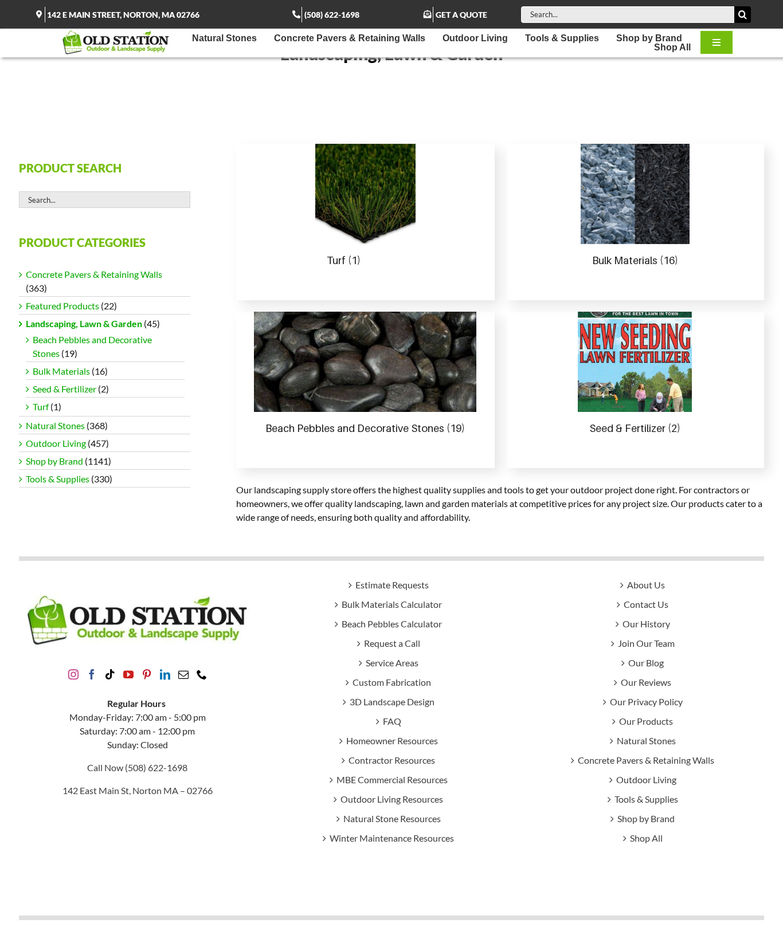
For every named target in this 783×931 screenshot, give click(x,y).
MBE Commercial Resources (392, 779)
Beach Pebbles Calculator (392, 623)
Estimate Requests (392, 584)
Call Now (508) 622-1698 (137, 767)
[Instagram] (73, 674)
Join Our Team (646, 643)
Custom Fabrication (392, 682)
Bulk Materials (61, 371)
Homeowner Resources (392, 740)
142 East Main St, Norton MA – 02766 (137, 790)
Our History (646, 623)
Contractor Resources (392, 760)
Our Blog (646, 662)
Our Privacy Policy (646, 701)
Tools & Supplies (57, 478)
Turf (41, 406)
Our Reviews (646, 682)
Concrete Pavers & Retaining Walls (94, 274)
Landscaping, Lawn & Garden (84, 323)
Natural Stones (55, 425)
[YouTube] (128, 674)
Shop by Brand (54, 460)
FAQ (392, 721)
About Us (646, 584)
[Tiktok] (110, 674)
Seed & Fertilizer (64, 388)
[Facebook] (92, 674)
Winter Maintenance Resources (392, 837)
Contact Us (646, 604)
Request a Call (392, 643)
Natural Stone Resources (392, 818)
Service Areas (392, 662)
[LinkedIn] (165, 674)
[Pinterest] (147, 674)
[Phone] (202, 674)
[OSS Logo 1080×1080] (115, 33)
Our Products (646, 721)
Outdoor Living (56, 443)
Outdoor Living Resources (391, 798)
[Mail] (183, 674)
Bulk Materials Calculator (392, 604)
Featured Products (62, 305)
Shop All (646, 837)
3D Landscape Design (392, 701)
